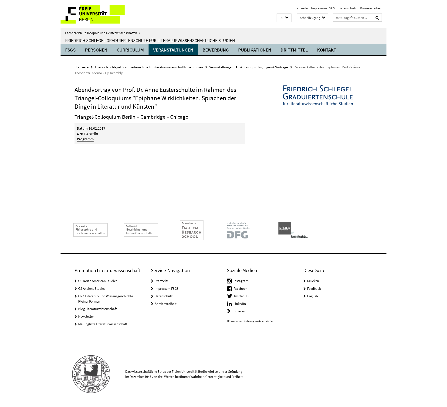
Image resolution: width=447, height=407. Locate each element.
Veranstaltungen (173, 50)
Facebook (240, 288)
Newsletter (86, 316)
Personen (96, 50)
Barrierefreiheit (371, 8)
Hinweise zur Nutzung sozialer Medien (250, 321)
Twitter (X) (241, 296)
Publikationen (254, 50)
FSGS (70, 50)
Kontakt (326, 50)
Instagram (241, 281)
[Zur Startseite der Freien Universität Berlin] (100, 14)
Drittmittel (294, 50)
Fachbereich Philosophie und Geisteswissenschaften (102, 32)
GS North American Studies (97, 281)
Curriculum (130, 50)
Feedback (314, 288)
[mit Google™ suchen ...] (377, 17)
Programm (85, 139)
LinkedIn (240, 303)
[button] (284, 18)
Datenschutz (347, 8)
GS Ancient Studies (91, 288)
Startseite (301, 8)
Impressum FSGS (323, 8)
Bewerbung (216, 50)
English (312, 296)
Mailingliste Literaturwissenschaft (102, 324)
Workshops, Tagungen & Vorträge (264, 67)
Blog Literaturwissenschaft (97, 309)
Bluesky (239, 311)
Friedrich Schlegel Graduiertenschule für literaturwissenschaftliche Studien (150, 40)
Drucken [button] (313, 281)
